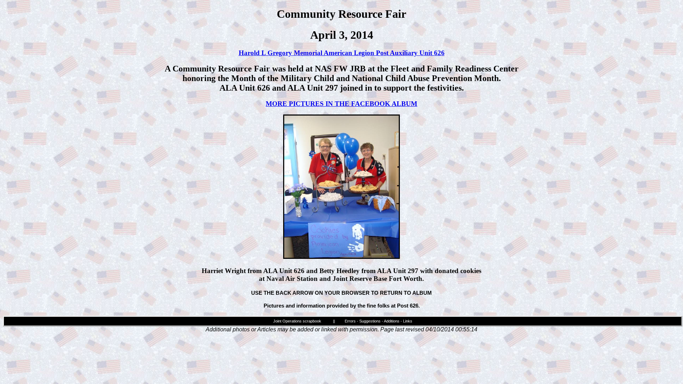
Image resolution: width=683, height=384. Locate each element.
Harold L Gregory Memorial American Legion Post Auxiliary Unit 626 (342, 53)
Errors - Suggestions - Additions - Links (378, 321)
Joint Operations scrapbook (297, 321)
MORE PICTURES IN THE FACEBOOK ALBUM (341, 103)
